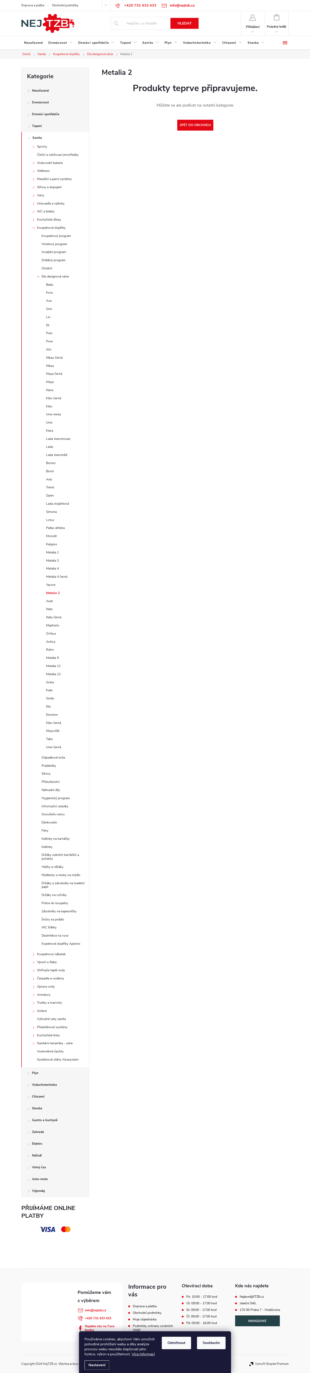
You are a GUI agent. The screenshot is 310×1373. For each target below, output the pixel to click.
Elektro (37, 1144)
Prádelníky (49, 766)
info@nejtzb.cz (95, 1310)
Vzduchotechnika (44, 1085)
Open (50, 495)
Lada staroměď (56, 455)
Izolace (42, 1011)
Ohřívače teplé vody (51, 970)
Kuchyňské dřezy (49, 219)
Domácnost (40, 102)
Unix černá (53, 747)
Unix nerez (53, 414)
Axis (49, 479)
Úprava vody (46, 986)
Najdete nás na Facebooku (99, 1328)
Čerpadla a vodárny (50, 978)
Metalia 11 (53, 666)
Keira (49, 430)
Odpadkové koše (53, 757)
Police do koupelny (55, 903)
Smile (50, 698)
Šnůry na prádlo (53, 919)
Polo (49, 333)
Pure (49, 341)
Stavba (37, 1108)
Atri (48, 349)
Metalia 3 (52, 560)
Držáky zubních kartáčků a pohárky (60, 857)
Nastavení (97, 1365)
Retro (50, 650)
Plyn (35, 1073)
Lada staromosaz (58, 439)
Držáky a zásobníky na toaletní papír (63, 885)
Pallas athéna (55, 528)
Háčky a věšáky (52, 867)
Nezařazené (40, 90)
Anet (49, 601)
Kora (49, 292)
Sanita (37, 138)
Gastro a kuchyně (44, 1120)
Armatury (43, 995)
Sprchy (42, 146)
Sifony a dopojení (49, 187)
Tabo (49, 739)
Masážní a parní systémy (54, 179)
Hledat (184, 23)
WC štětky (49, 927)
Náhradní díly (51, 790)
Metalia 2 (53, 593)
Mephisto (52, 625)
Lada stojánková (57, 503)
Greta (50, 682)
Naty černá (53, 617)
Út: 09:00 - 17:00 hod (201, 1303)
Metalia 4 (52, 568)
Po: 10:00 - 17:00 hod (201, 1297)
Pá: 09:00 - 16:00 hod (201, 1323)
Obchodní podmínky (65, 5)
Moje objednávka (144, 1319)
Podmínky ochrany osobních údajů (153, 1328)
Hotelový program (54, 244)
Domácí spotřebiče (45, 114)
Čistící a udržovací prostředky (58, 155)
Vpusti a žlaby (47, 962)
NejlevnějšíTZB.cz (252, 1297)
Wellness (43, 171)
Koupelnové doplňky (51, 228)
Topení (37, 126)
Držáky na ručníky (54, 895)
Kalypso (51, 544)
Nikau (50, 366)
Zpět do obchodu (195, 125)
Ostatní (47, 268)
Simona (51, 512)
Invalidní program (54, 252)
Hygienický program (56, 798)
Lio (48, 317)
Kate (49, 690)
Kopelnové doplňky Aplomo (61, 944)
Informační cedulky (55, 806)
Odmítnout (176, 1342)
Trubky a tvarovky (49, 1003)
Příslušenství (50, 782)
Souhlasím (211, 1342)
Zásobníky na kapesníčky (59, 911)
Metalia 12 (53, 674)
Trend (50, 487)
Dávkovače (49, 822)
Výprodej (38, 1191)
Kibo (49, 406)
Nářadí (37, 1155)
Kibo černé (53, 398)
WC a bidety (45, 211)
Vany (40, 195)
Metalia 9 (52, 658)
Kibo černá (53, 723)
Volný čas (39, 1167)
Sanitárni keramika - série (55, 1043)
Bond (50, 471)
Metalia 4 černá (56, 577)
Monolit (51, 536)
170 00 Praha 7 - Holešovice (260, 1310)
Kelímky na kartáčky (56, 839)
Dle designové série (55, 276)
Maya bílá (52, 731)
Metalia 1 (52, 552)
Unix (49, 422)
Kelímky (47, 847)
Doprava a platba (32, 5)
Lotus (50, 520)
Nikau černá (54, 357)
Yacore (50, 585)
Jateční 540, (248, 1303)
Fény (45, 830)
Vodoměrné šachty (50, 1051)
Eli (47, 325)
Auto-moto (40, 1179)
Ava (49, 301)
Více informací (143, 1354)
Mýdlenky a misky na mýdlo (61, 875)
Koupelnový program (56, 236)
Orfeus (51, 633)
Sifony (46, 774)
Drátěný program (54, 260)
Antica (50, 642)
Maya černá (54, 374)
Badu (49, 284)
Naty (49, 609)
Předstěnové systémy (52, 1027)
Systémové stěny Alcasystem (58, 1059)
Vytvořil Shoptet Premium (272, 1364)
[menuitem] (33, 43)
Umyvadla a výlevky (50, 203)
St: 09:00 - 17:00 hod (201, 1310)
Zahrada (38, 1132)
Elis (48, 706)
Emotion (52, 715)
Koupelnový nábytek (51, 954)
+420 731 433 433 (98, 1318)
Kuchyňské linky (48, 1035)
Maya (50, 382)
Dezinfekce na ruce (55, 935)
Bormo (51, 463)
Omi (49, 309)
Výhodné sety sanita (51, 1019)
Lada (49, 447)
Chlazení (38, 1096)
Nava (49, 390)
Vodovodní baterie (50, 163)
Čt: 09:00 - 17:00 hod (201, 1316)
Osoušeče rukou (53, 814)
